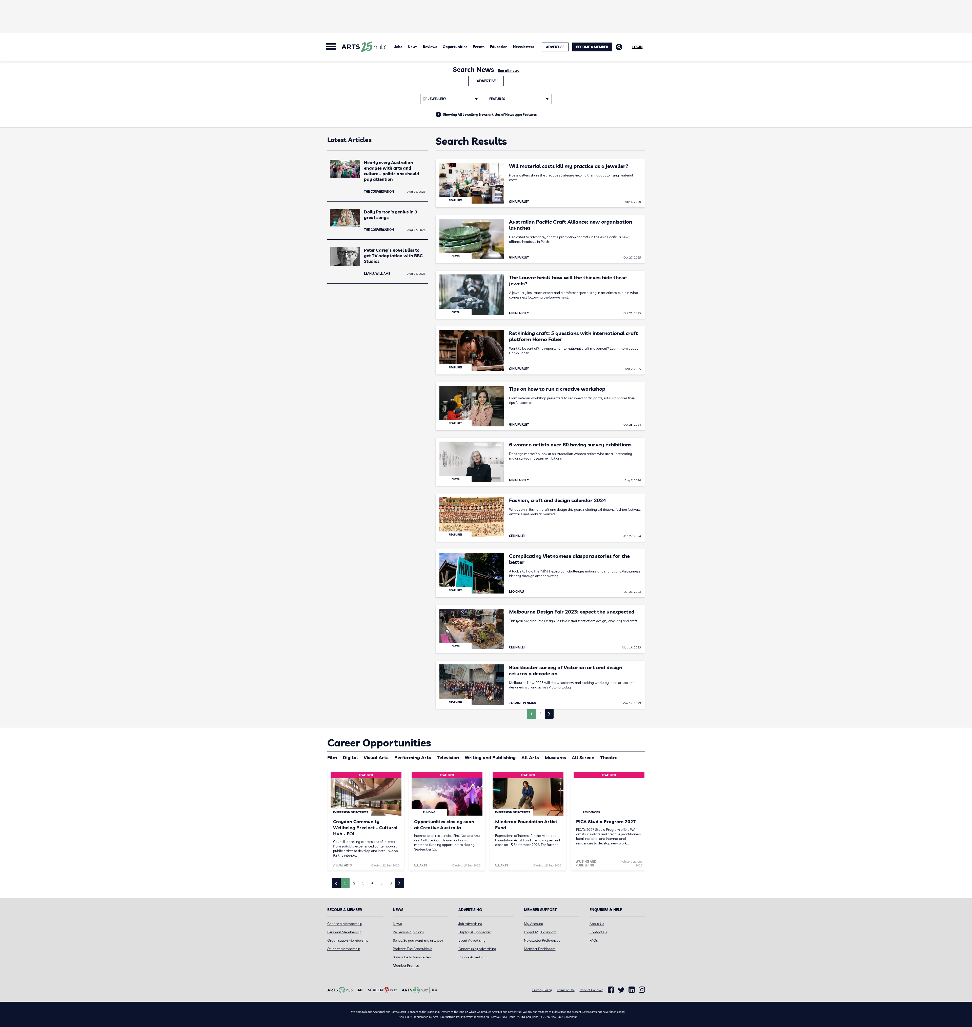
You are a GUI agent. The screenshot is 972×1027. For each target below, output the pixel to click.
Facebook (611, 989)
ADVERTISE (555, 47)
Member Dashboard (540, 948)
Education (499, 47)
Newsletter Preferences (542, 940)
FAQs (594, 940)
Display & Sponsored (474, 932)
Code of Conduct (591, 990)
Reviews (430, 47)
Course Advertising (473, 957)
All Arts (530, 757)
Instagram (642, 989)
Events (478, 47)
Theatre (609, 757)
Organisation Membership (347, 940)
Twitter (621, 990)
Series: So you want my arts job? (418, 940)
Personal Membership (344, 932)
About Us (597, 923)
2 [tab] (354, 883)
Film (332, 757)
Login (637, 47)
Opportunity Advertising (477, 948)
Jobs (398, 47)
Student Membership (343, 948)
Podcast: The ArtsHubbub (412, 948)
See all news (508, 70)
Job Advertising (470, 923)
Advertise (486, 81)
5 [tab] (381, 883)
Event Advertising (471, 940)
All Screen (583, 757)
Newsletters (523, 47)
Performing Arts (412, 757)
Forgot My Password (540, 932)
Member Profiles (406, 965)
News (412, 47)
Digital (350, 757)
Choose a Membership (344, 923)
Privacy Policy (542, 990)
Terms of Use (566, 990)
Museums (555, 757)
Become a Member (592, 47)
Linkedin (632, 989)
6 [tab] (391, 883)
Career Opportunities (379, 742)
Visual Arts (376, 757)
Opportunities (455, 47)
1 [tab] (345, 883)
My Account (533, 923)
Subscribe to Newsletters (412, 957)
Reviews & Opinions (408, 932)
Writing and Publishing (490, 757)
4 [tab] (372, 883)
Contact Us (598, 932)
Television (448, 757)
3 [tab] (363, 883)
